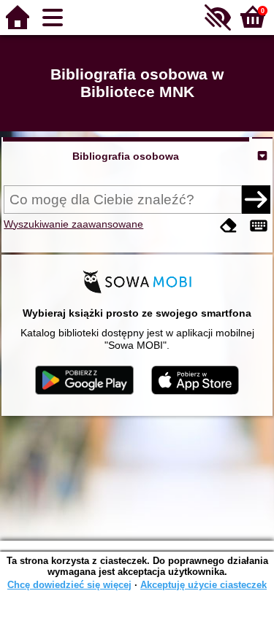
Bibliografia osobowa (125, 156)
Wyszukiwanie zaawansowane (73, 224)
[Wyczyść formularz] (228, 226)
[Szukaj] (256, 199)
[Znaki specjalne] (258, 226)
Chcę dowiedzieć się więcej (69, 584)
